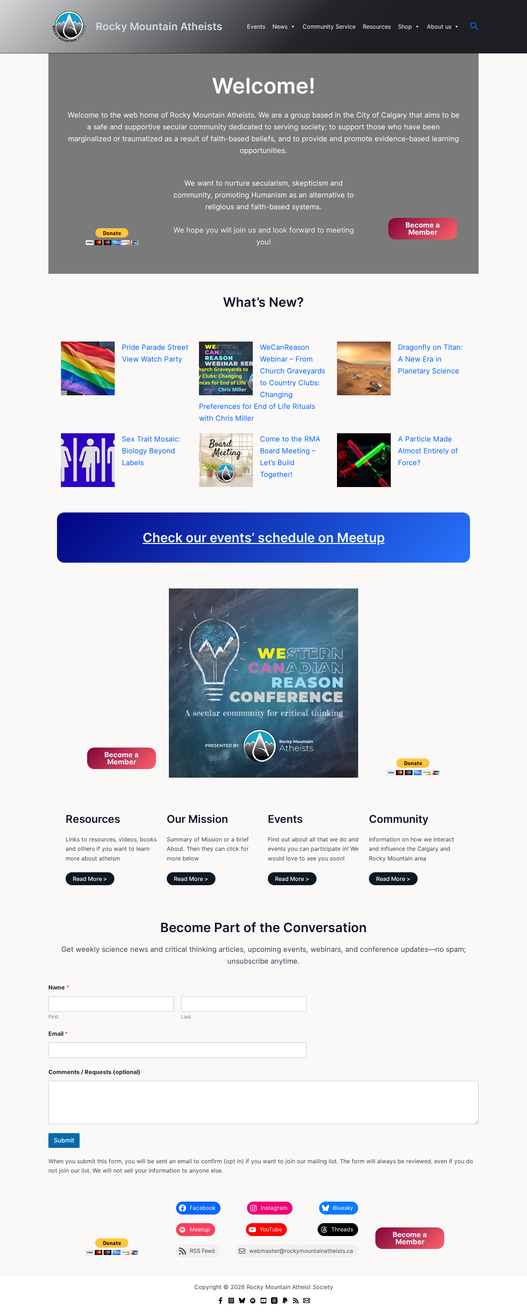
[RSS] (296, 1300)
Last (186, 1016)
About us (439, 26)
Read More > (90, 878)
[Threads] (274, 1300)
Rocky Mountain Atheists (159, 26)
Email (58, 1033)
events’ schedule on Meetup (297, 537)
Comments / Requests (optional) (94, 1072)
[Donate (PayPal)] (285, 1300)
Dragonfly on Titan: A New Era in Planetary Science (430, 359)
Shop (405, 26)
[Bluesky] (242, 1300)
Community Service (329, 26)
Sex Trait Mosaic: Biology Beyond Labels (151, 451)
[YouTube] (263, 1300)
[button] (474, 26)
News (280, 26)
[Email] (306, 1300)
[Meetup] (253, 1300)
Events (256, 26)
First (53, 1016)
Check (164, 537)
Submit (64, 1140)
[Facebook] (220, 1300)
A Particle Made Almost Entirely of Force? (428, 451)
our (198, 537)
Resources (377, 26)
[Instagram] (231, 1300)
